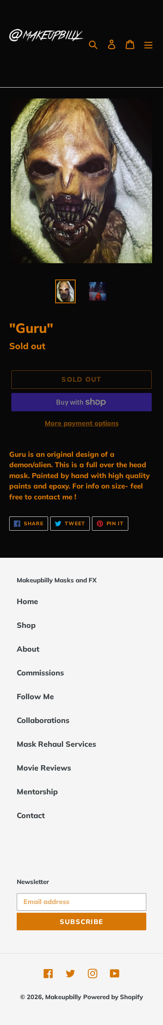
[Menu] (148, 43)
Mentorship (37, 791)
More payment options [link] (82, 423)
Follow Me (35, 696)
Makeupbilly (63, 997)
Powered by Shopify (113, 997)
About (28, 649)
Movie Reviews (44, 768)
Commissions (40, 672)
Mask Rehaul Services (56, 744)
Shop (26, 625)
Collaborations (43, 720)
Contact (31, 815)
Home (27, 601)
